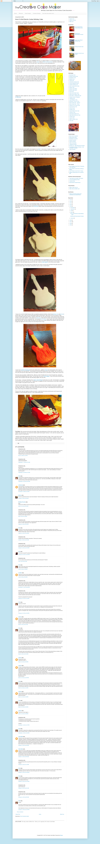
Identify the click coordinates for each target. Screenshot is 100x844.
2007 (71, 221)
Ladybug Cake (72, 98)
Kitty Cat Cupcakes (72, 142)
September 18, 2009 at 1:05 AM (24, 472)
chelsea (19, 616)
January (72, 218)
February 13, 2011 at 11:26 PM (24, 554)
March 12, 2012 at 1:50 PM (23, 696)
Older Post (62, 814)
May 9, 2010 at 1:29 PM (22, 516)
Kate (19, 551)
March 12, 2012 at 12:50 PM (23, 677)
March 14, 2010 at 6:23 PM (23, 506)
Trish (19, 476)
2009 (71, 206)
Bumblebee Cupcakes (73, 138)
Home (15, 13)
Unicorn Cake (71, 117)
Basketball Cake (72, 75)
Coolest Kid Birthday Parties (74, 179)
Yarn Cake (71, 120)
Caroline (20, 572)
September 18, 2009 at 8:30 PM (24, 481)
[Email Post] (18, 443)
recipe (38, 61)
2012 (71, 201)
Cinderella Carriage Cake (74, 81)
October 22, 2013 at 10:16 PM (23, 781)
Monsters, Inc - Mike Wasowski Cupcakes (77, 145)
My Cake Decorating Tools (48, 13)
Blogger (61, 835)
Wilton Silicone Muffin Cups (74, 188)
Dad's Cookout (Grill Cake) (74, 86)
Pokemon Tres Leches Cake (74, 105)
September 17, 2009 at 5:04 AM (24, 462)
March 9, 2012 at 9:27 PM (23, 624)
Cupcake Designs (36, 13)
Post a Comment (20, 811)
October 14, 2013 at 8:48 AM (23, 745)
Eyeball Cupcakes (72, 140)
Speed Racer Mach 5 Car (74, 113)
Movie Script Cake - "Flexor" (74, 104)
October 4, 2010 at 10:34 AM (23, 539)
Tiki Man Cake (72, 116)
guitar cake (39, 317)
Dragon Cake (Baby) (73, 88)
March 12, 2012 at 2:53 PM (23, 707)
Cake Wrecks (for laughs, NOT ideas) (76, 178)
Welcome (21, 13)
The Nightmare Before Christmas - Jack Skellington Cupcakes (76, 147)
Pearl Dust (36, 206)
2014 (71, 199)
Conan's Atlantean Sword (74, 83)
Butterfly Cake (72, 79)
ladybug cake (55, 314)
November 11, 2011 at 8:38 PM (24, 587)
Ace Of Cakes (43, 319)
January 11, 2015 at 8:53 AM (23, 797)
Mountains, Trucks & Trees (74, 101)
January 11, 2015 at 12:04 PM (23, 809)
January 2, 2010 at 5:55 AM (23, 498)
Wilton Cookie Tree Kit (73, 187)
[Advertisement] (31, 828)
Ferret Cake (71, 91)
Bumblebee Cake (72, 77)
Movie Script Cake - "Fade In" (74, 102)
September (73, 209)
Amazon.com (71, 18)
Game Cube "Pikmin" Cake (74, 94)
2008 (71, 220)
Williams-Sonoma (72, 20)
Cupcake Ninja (72, 181)
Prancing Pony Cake (73, 106)
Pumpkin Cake (72, 109)
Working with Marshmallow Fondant (79, 34)
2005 (71, 224)
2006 (71, 223)
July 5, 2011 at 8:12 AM (22, 561)
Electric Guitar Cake (73, 90)
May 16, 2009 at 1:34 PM (22, 455)
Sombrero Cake (72, 112)
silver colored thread (38, 379)
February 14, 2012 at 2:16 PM (23, 598)
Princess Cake (72, 108)
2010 (71, 204)
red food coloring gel (25, 369)
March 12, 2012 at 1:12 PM (23, 687)
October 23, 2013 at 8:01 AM (23, 788)
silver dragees (47, 376)
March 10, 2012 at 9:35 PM (23, 661)
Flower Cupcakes (72, 141)
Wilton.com (71, 21)
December (73, 207)
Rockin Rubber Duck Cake (74, 110)
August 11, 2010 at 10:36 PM (23, 533)
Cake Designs (28, 13)
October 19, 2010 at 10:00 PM (23, 547)
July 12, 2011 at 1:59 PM (22, 569)
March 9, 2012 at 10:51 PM (23, 654)
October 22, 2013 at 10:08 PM (23, 772)
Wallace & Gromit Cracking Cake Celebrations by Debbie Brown (75, 194)
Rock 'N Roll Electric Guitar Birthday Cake (79, 27)
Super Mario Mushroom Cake (74, 115)
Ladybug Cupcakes (73, 144)
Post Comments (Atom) (24, 816)
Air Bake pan (18, 97)
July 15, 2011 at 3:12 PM (22, 577)
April (71, 210)
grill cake (62, 314)
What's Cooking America (47, 61)
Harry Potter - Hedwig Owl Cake (75, 95)
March (72, 212)
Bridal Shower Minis (73, 137)
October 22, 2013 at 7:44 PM (23, 764)
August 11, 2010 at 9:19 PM (23, 524)
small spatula (45, 262)
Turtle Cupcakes (72, 149)
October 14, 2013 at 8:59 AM (23, 756)
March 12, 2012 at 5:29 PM (23, 713)
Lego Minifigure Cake (73, 99)
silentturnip (20, 485)
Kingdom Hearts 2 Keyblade (74, 97)
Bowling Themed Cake (79, 46)
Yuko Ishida (20, 736)
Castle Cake (71, 80)
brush (46, 369)
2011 (71, 202)
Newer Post (18, 814)
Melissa (19, 495)
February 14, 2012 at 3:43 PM (23, 613)
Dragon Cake (71, 87)
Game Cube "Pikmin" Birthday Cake (79, 41)
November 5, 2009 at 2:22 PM (23, 491)
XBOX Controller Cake (73, 119)
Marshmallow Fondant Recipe (74, 182)
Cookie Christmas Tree (73, 84)
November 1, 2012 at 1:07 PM (23, 725)
